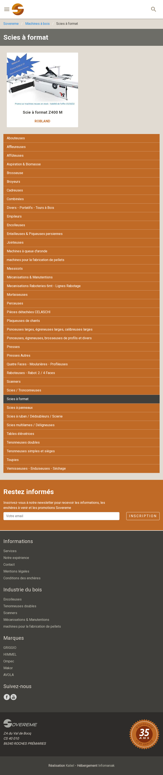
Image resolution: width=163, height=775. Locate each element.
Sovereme (11, 24)
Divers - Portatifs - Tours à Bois (30, 208)
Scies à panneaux (20, 408)
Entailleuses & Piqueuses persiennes (35, 234)
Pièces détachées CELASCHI (29, 312)
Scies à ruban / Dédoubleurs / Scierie (35, 416)
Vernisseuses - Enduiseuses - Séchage (36, 468)
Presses (13, 347)
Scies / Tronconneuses (24, 390)
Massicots (15, 269)
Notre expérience (16, 558)
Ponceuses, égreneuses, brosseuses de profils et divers (49, 338)
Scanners (14, 382)
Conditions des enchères (22, 578)
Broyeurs (13, 182)
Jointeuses (15, 242)
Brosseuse (15, 173)
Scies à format (17, 399)
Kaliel (70, 766)
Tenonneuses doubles (23, 442)
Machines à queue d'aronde (27, 251)
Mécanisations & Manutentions (30, 277)
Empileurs (14, 216)
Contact (9, 565)
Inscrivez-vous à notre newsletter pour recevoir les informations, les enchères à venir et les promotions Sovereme (54, 505)
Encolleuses (16, 225)
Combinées (15, 199)
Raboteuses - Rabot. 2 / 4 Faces (31, 373)
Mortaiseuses (17, 295)
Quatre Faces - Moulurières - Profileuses (37, 364)
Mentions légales (16, 571)
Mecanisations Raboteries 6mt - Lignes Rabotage (44, 286)
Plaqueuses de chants (23, 321)
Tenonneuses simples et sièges (31, 451)
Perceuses (15, 303)
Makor (8, 668)
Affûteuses (15, 156)
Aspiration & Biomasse (24, 164)
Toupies (13, 460)
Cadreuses (15, 190)
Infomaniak (106, 766)
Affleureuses (16, 147)
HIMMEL (10, 654)
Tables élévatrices (20, 434)
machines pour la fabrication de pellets (35, 260)
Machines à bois (37, 24)
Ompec (8, 661)
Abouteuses (16, 138)
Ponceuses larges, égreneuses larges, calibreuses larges (50, 329)
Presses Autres (18, 355)
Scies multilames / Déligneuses (31, 425)
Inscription (143, 516)
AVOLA (8, 675)
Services (10, 551)
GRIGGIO (9, 648)
